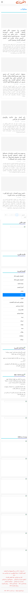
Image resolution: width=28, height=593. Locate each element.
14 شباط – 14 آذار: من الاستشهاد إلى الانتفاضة (14, 571)
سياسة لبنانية (20, 283)
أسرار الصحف (20, 287)
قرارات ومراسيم (19, 306)
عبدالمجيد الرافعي (8, 581)
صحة (22, 328)
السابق (23, 214)
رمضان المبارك (5, 583)
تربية (22, 317)
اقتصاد (22, 298)
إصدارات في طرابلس (18, 581)
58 (5, 214)
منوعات (21, 339)
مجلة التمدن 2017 (22, 583)
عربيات (21, 320)
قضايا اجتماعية (20, 313)
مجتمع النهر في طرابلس (7, 579)
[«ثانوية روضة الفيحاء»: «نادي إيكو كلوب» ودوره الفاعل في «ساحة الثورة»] (14, 184)
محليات (21, 294)
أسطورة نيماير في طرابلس (20, 579)
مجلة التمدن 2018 (13, 583)
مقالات (21, 332)
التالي (25, 217)
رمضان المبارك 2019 (14, 585)
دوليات (22, 324)
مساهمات (21, 335)
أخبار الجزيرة (17, 348)
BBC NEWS (17, 375)
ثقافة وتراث (20, 309)
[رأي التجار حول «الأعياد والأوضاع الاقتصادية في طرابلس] (14, 108)
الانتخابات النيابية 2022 (18, 276)
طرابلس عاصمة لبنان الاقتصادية (16, 302)
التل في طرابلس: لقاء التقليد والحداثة (14, 577)
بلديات (22, 291)
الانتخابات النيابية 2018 (18, 279)
